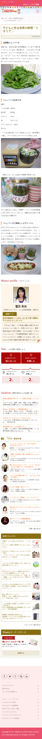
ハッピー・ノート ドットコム (10, 699)
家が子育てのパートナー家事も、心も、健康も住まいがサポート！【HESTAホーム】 (15, 596)
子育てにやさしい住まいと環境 (10, 708)
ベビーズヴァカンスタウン (9, 712)
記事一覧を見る (34, 529)
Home (5, 18)
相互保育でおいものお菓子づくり (14, 427)
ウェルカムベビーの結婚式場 (10, 705)
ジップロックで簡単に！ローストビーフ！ (25, 497)
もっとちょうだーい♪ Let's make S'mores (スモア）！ (23, 445)
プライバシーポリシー (8, 685)
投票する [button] (21, 653)
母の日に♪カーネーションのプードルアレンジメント (25, 508)
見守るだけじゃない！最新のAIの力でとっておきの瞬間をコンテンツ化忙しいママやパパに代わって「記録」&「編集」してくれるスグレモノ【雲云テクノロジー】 (16, 575)
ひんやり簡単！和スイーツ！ (20, 487)
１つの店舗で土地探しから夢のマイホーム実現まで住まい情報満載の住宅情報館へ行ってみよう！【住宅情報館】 (16, 606)
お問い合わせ (5, 688)
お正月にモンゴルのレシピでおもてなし (17, 418)
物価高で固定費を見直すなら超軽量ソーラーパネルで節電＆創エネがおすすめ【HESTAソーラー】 (16, 616)
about (25, 4)
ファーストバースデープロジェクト (12, 715)
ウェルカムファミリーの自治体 (10, 718)
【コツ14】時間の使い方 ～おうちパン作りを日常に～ (25, 476)
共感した (31, 358)
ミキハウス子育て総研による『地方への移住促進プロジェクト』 (16, 564)
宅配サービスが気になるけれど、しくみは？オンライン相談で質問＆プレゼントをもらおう (16, 544)
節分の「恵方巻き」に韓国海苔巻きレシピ (18, 409)
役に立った (11, 358)
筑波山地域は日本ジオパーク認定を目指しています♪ (21, 399)
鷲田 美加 (21, 306)
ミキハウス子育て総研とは (9, 691)
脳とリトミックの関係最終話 (20, 519)
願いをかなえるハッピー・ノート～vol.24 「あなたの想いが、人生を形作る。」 (25, 466)
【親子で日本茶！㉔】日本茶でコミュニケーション (25, 455)
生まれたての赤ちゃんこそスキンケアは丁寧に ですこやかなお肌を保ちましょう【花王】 (16, 554)
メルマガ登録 (34, 4)
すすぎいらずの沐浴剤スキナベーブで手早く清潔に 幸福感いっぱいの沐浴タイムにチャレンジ (16, 586)
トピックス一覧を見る (32, 625)
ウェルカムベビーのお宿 (8, 702)
